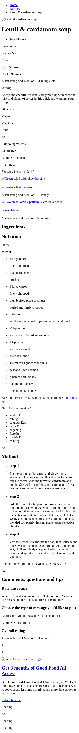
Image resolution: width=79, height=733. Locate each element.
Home (14, 5)
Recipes (15, 8)
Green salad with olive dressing (17, 187)
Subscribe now (11, 700)
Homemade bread (10, 210)
